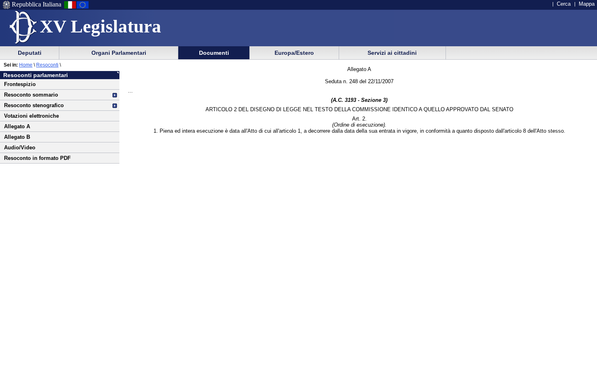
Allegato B (17, 137)
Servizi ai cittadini (392, 53)
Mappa (587, 4)
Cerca (564, 4)
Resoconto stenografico (34, 105)
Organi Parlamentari (119, 53)
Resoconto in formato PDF (37, 158)
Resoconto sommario (31, 95)
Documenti (214, 53)
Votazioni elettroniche (31, 116)
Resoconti (47, 65)
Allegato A (17, 126)
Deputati (29, 53)
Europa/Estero (294, 53)
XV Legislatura (100, 26)
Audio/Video (19, 147)
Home (25, 65)
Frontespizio (20, 84)
